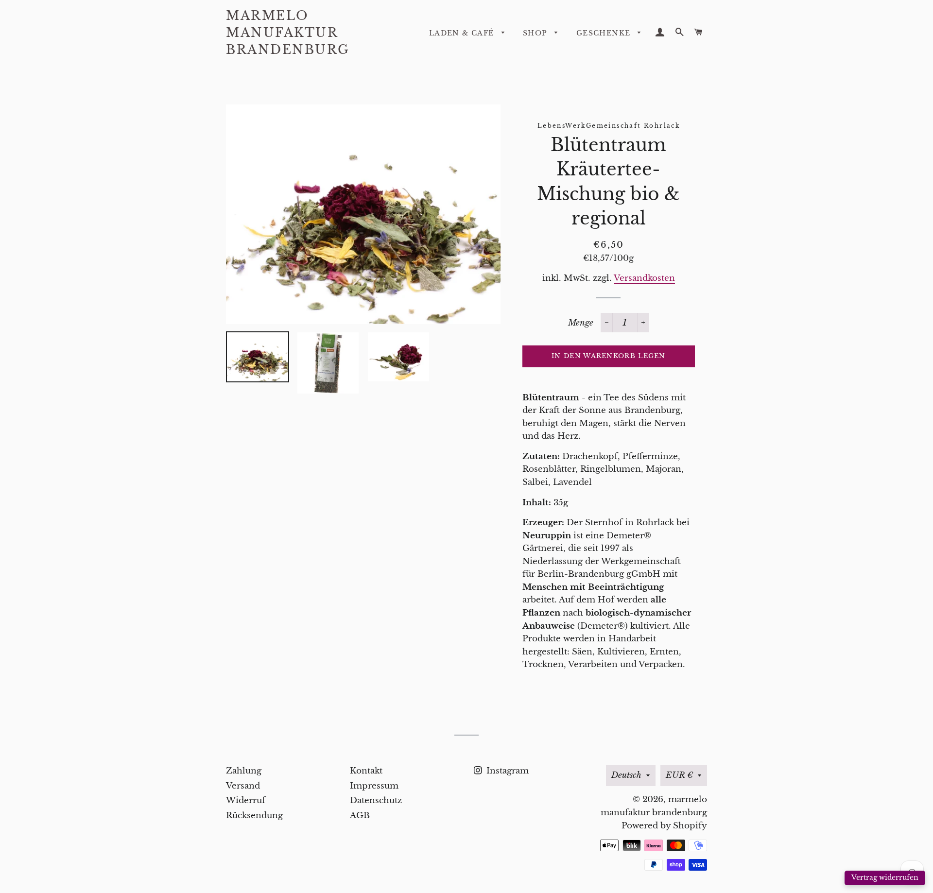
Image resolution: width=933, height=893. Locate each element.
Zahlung (243, 771)
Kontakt (366, 771)
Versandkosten (644, 278)
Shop (536, 33)
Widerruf (245, 800)
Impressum (374, 786)
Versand (243, 786)
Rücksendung (254, 815)
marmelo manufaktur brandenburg (288, 32)
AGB (360, 815)
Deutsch (626, 775)
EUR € (679, 775)
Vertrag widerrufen (884, 877)
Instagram (506, 771)
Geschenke (604, 33)
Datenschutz (376, 800)
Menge (580, 323)
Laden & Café (463, 33)
